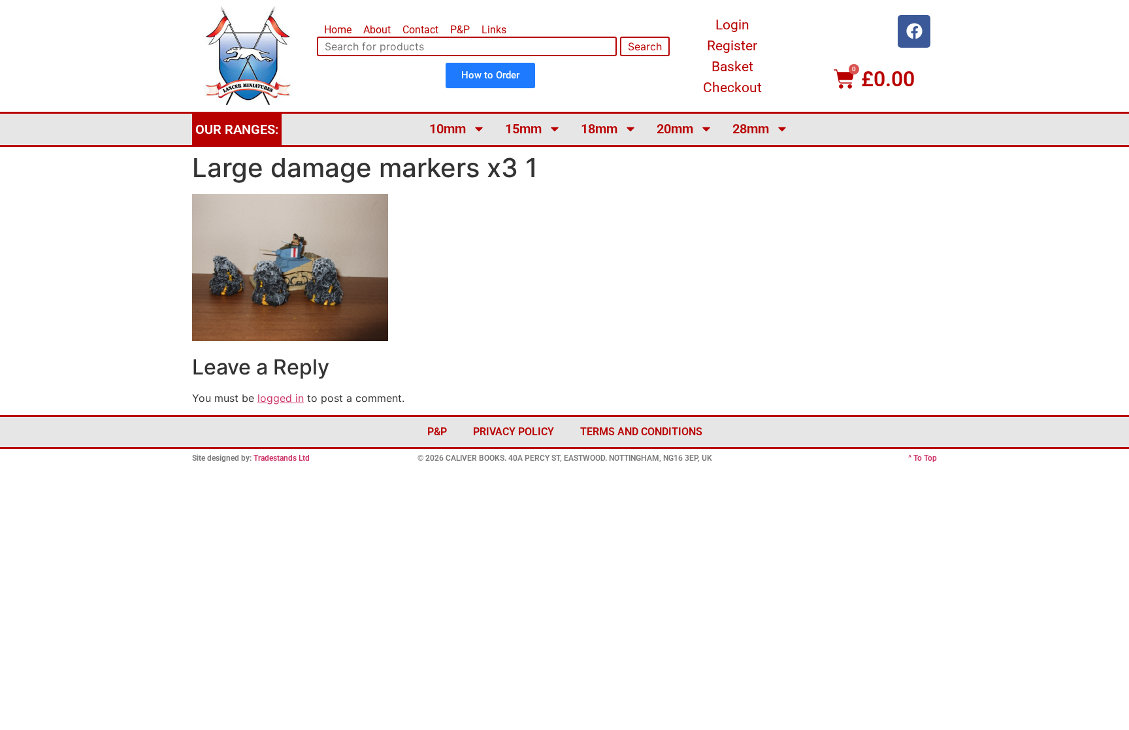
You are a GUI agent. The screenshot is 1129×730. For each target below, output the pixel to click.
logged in (280, 398)
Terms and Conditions (641, 431)
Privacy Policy (513, 431)
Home (338, 30)
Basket (732, 67)
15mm (523, 129)
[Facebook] (914, 31)
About (377, 30)
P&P (460, 30)
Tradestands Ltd (282, 458)
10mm (447, 129)
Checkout (732, 87)
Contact (420, 30)
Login (732, 25)
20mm (675, 129)
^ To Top (922, 458)
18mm (599, 129)
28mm (750, 129)
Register (732, 46)
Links (494, 30)
